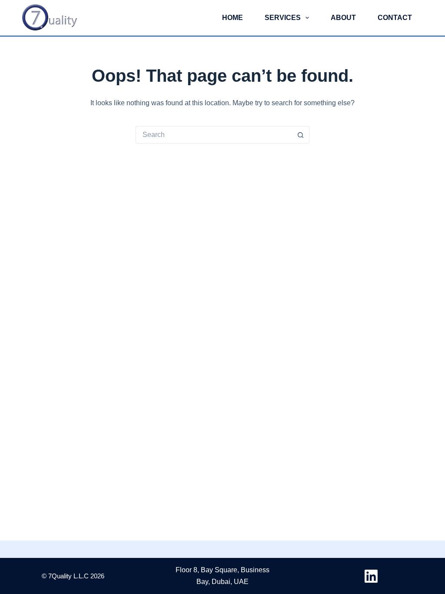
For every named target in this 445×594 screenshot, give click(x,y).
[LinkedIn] (371, 576)
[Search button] (300, 134)
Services (283, 17)
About (343, 17)
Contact (395, 17)
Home (232, 17)
